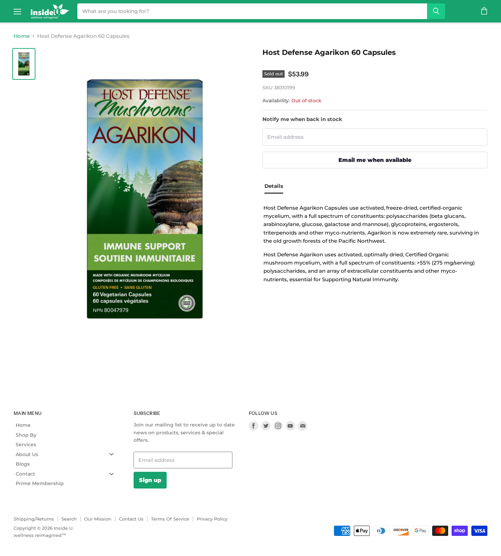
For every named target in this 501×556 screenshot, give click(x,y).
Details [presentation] (273, 186)
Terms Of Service (170, 519)
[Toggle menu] (111, 454)
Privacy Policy (212, 519)
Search (69, 519)
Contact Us (131, 519)
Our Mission (97, 519)
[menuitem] (67, 425)
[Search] (436, 11)
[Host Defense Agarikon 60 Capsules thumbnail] (24, 64)
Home (22, 36)
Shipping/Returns (34, 519)
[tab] (276, 187)
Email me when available (374, 159)
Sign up (150, 480)
